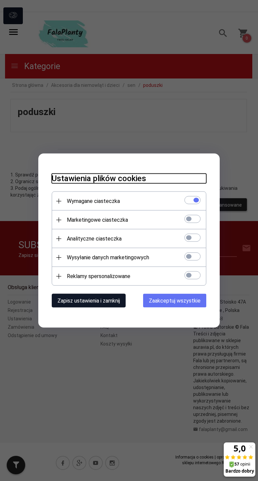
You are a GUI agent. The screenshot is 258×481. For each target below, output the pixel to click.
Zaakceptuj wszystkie (175, 301)
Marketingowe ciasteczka (97, 220)
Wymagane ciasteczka (93, 201)
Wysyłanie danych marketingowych (108, 257)
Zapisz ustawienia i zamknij (88, 301)
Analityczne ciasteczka (94, 238)
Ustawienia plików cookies (99, 178)
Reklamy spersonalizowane (98, 276)
